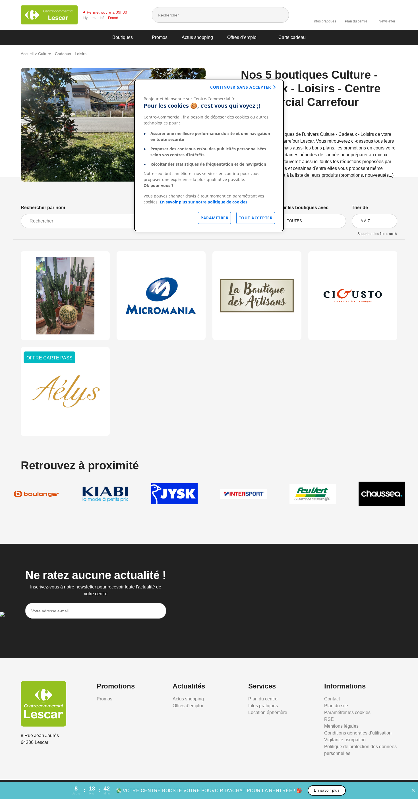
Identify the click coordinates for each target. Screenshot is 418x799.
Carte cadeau (292, 37)
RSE (329, 719)
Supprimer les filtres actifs (377, 234)
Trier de (360, 207)
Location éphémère (267, 712)
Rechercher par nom (43, 207)
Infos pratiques (324, 21)
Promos (159, 37)
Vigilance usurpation (345, 739)
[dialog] (209, 155)
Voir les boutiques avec (303, 207)
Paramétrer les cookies (347, 712)
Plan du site (336, 705)
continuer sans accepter (240, 87)
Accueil (27, 53)
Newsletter (387, 21)
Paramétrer (214, 217)
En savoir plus (327, 790)
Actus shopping (197, 37)
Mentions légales (341, 726)
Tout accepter (256, 217)
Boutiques (122, 37)
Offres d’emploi (242, 37)
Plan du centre (356, 21)
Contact (332, 698)
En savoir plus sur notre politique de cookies (203, 202)
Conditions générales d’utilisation (358, 733)
